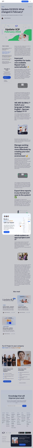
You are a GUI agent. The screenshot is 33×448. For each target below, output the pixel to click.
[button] (30, 1)
